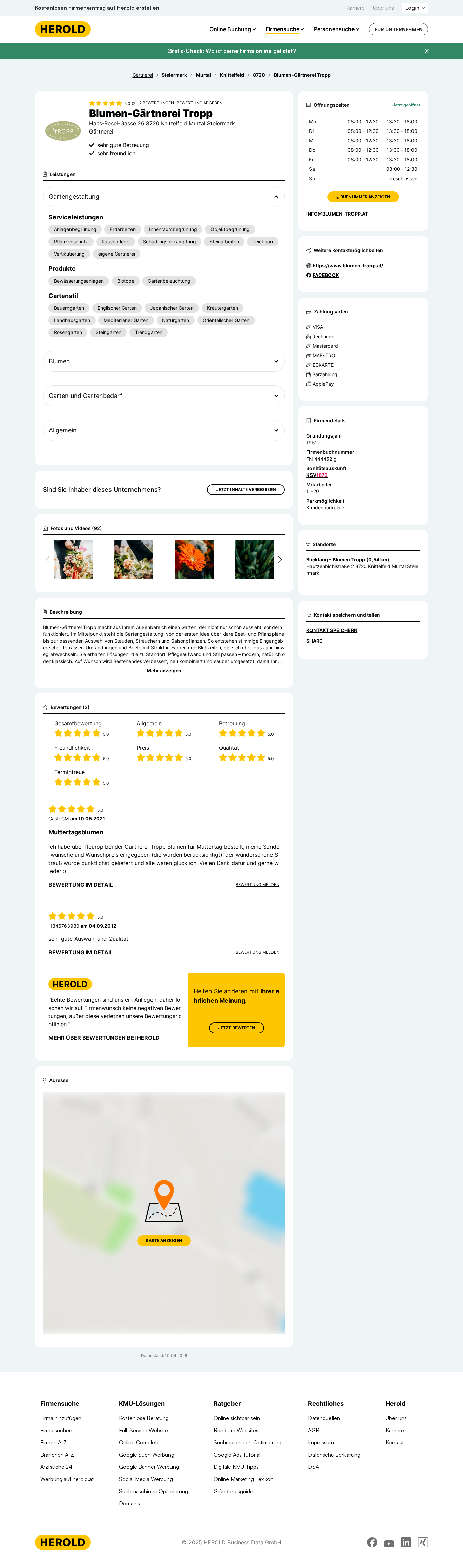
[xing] (423, 1542)
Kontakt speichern (331, 630)
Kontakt (395, 1442)
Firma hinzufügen (60, 1418)
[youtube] (389, 1542)
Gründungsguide (233, 1491)
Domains (129, 1503)
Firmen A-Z (53, 1442)
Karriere (355, 7)
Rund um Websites (236, 1430)
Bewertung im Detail (80, 884)
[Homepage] (63, 29)
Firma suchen (56, 1430)
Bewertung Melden (257, 884)
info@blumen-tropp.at (337, 214)
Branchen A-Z (57, 1454)
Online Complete (139, 1442)
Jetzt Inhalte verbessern (246, 489)
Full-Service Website (143, 1430)
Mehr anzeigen (164, 670)
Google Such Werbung (146, 1454)
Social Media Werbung (146, 1479)
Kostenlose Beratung (144, 1418)
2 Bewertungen (156, 102)
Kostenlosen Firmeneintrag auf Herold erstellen (97, 7)
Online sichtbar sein (237, 1418)
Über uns (383, 7)
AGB (313, 1430)
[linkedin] (406, 1542)
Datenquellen (324, 1418)
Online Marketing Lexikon (244, 1479)
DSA (313, 1466)
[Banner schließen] (427, 51)
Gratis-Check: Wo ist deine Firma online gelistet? (231, 50)
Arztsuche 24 (56, 1466)
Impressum (321, 1442)
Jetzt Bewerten (236, 1027)
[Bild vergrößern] (87, 548)
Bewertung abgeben (199, 102)
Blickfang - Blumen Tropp (335, 559)
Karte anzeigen (164, 1240)
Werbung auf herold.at (67, 1479)
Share (314, 641)
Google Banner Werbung (149, 1466)
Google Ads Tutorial (237, 1454)
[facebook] (372, 1542)
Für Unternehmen (399, 29)
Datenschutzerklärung (334, 1454)
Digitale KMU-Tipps (236, 1466)
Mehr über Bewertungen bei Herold (104, 1037)
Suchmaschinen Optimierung (153, 1491)
